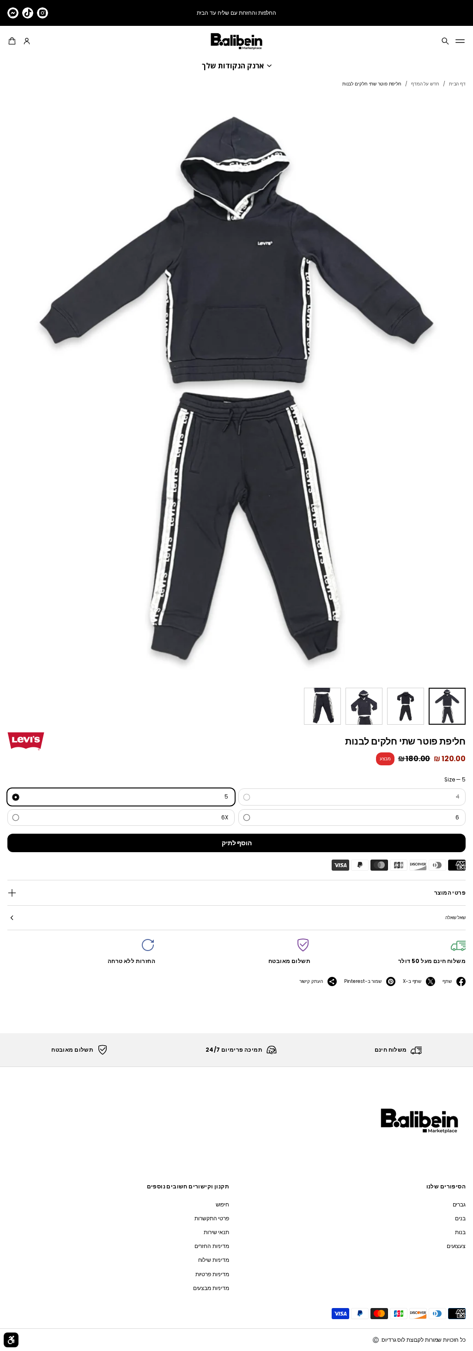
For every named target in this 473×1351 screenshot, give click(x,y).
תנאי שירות (216, 1232)
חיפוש (222, 1204)
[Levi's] (25, 741)
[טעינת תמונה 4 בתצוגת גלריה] (322, 706)
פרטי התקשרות (211, 1218)
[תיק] (13, 41)
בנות (460, 1232)
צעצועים (456, 1246)
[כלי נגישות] (11, 1340)
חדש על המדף (425, 83)
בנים (460, 1218)
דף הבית (457, 83)
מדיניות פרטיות (212, 1274)
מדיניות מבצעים (211, 1288)
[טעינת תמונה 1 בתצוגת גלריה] (447, 706)
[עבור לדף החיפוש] (445, 41)
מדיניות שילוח (213, 1260)
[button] (13, 41)
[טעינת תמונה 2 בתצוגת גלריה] (405, 706)
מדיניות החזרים (211, 1246)
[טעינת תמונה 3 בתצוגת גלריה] (364, 706)
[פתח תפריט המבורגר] (460, 41)
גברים (459, 1204)
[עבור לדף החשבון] (26, 41)
